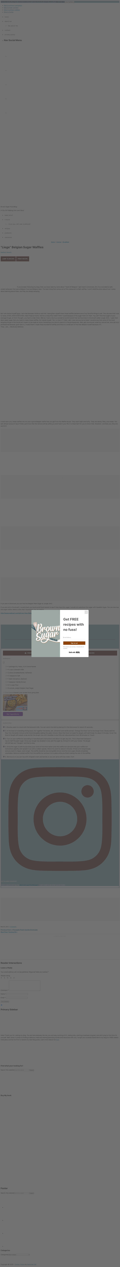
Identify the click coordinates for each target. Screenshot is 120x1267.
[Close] (86, 612)
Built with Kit (74, 652)
